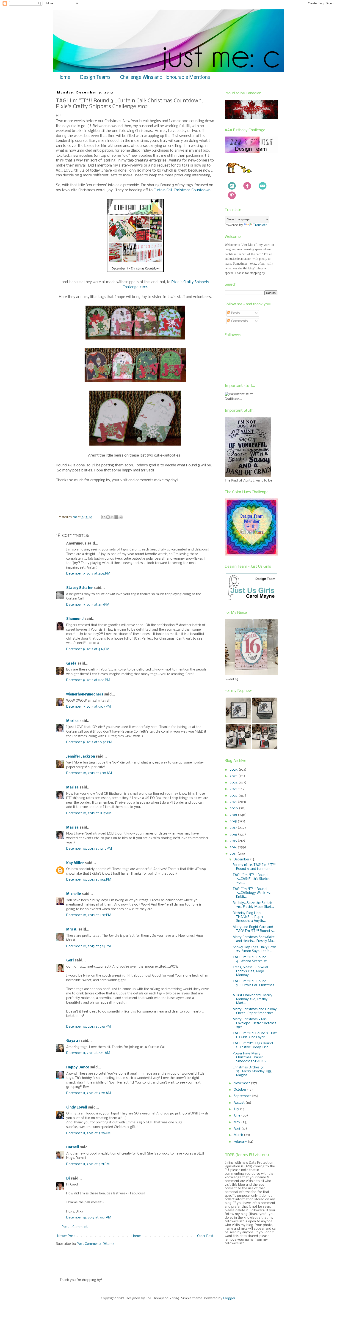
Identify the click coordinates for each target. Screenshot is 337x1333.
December (242, 859)
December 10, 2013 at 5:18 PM (88, 946)
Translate (260, 225)
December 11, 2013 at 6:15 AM (88, 1053)
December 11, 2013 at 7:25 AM (88, 1133)
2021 (234, 802)
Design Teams (95, 77)
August (240, 1103)
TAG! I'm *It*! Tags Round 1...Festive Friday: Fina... (253, 1045)
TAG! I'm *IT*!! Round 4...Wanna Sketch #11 (250, 959)
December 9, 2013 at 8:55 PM (88, 680)
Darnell (72, 1147)
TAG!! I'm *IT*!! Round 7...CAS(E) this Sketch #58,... (251, 879)
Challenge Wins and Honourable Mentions (165, 77)
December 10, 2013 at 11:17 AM (88, 813)
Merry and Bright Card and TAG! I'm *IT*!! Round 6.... (254, 929)
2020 (234, 808)
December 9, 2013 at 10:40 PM (89, 742)
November (242, 1083)
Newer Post (66, 1236)
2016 (234, 834)
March (239, 1135)
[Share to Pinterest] (121, 517)
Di (68, 1178)
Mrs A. (71, 929)
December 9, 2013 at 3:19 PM (87, 605)
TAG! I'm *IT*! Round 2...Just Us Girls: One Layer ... (255, 1035)
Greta (71, 663)
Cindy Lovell (76, 1107)
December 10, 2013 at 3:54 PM (88, 879)
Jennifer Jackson (80, 756)
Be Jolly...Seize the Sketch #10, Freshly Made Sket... (253, 905)
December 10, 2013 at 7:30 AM (89, 773)
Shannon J (75, 619)
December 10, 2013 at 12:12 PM (89, 849)
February (241, 1142)
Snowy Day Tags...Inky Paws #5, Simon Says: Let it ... (254, 949)
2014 (234, 847)
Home (64, 77)
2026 (234, 770)
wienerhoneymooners (84, 694)
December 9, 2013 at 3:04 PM (88, 573)
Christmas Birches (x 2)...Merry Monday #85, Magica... (252, 1071)
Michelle (74, 894)
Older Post (205, 1236)
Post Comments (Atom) (95, 1244)
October (240, 1090)
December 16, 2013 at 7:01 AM (88, 1217)
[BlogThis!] (108, 517)
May (237, 1122)
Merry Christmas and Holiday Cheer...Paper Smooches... (255, 1011)
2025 (234, 776)
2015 (234, 841)
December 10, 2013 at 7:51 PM (88, 1027)
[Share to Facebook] (116, 517)
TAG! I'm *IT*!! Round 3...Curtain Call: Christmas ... (253, 985)
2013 (234, 854)
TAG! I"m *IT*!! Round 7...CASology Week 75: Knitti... (252, 893)
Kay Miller (75, 863)
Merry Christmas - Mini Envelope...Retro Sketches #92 (254, 1023)
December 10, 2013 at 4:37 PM (88, 915)
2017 (234, 828)
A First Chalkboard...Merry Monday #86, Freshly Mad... (252, 999)
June (237, 1115)
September (243, 1096)
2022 (234, 795)
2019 (234, 815)
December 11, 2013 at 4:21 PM (88, 1164)
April (237, 1128)
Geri (70, 960)
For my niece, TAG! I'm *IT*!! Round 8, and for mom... (254, 867)
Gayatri (73, 1041)
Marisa (72, 721)
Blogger (229, 1298)
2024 (234, 782)
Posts (235, 313)
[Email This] (103, 517)
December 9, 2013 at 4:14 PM (87, 649)
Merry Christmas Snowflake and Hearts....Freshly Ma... (254, 939)
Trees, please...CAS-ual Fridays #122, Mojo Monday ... (250, 971)
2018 (234, 821)
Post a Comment (75, 1227)
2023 (234, 789)
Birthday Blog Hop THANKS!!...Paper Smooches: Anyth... (249, 917)
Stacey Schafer (79, 588)
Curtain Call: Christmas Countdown (182, 190)
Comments (239, 321)
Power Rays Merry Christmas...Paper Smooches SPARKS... (250, 1057)
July (237, 1109)
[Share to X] (112, 517)
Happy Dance (77, 1067)
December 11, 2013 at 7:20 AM (88, 1093)
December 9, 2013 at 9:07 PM (88, 707)
